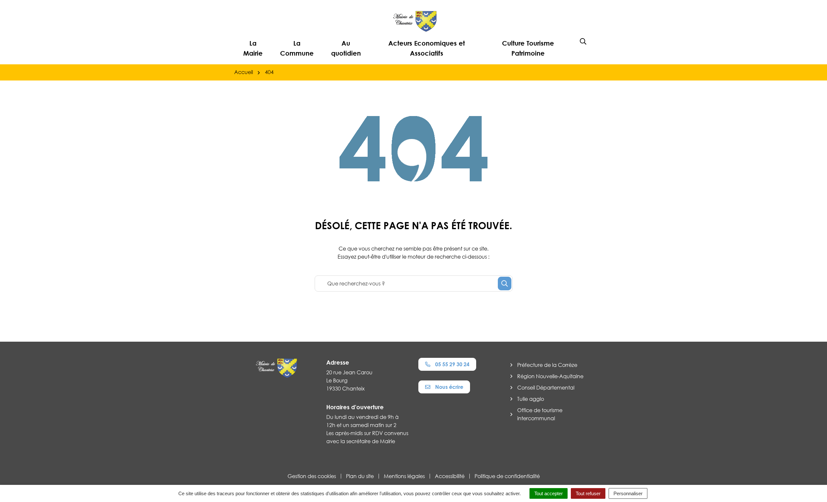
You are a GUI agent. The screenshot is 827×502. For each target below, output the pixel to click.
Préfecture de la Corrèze (547, 365)
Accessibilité (450, 476)
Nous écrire (449, 387)
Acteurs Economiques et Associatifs (426, 48)
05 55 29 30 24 (452, 364)
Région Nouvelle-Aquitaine (550, 376)
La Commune (297, 48)
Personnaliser (628, 493)
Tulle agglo (530, 399)
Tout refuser (588, 493)
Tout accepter (548, 493)
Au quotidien (346, 48)
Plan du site (360, 476)
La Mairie (253, 48)
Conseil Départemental (545, 387)
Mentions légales (404, 476)
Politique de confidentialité (507, 476)
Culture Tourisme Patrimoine (528, 48)
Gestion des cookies (312, 476)
